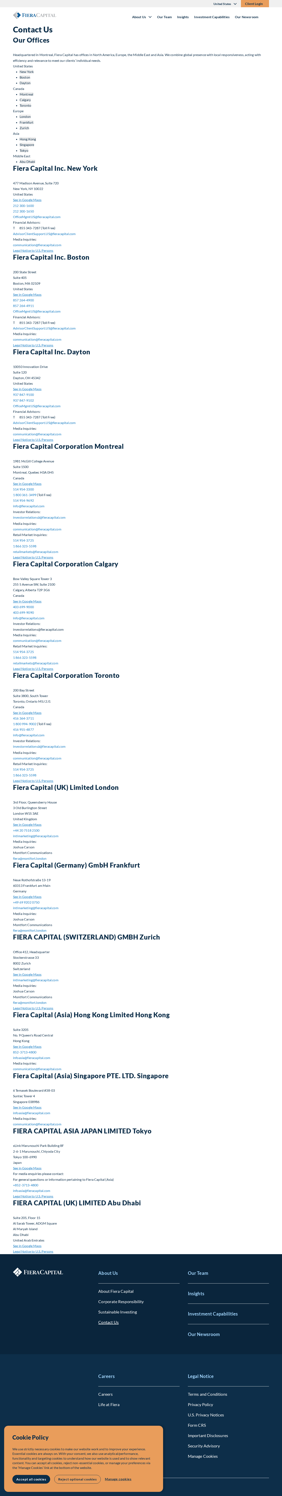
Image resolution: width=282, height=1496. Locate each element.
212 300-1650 (23, 211)
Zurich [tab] (24, 128)
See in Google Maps (27, 200)
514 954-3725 (23, 540)
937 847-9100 (23, 394)
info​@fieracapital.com (28, 506)
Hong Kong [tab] (28, 139)
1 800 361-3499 (24, 495)
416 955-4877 (23, 729)
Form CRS (197, 1425)
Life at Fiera (109, 1404)
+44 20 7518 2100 (26, 830)
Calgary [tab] (25, 100)
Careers (106, 1376)
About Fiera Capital (116, 1291)
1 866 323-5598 (24, 546)
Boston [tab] (25, 77)
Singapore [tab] (27, 145)
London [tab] (25, 116)
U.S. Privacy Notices (206, 1414)
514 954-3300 (23, 489)
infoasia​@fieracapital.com (31, 1058)
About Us (108, 1273)
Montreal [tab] (26, 94)
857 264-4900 (23, 300)
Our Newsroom (246, 17)
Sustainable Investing (117, 1311)
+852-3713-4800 (25, 1185)
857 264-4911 (23, 306)
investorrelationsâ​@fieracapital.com (39, 517)
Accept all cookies (31, 1479)
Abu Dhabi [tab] (27, 162)
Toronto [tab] (25, 105)
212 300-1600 (23, 206)
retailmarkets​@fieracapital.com (35, 552)
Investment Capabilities (212, 17)
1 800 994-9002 (24, 724)
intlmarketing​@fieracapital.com (35, 836)
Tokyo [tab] (24, 150)
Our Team (164, 17)
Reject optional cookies (77, 1479)
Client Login (254, 4)
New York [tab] (27, 72)
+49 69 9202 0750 (26, 902)
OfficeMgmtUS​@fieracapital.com (37, 217)
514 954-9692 (23, 500)
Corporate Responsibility (121, 1301)
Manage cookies (118, 1479)
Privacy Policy (200, 1404)
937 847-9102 (23, 400)
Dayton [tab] (25, 83)
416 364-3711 (23, 718)
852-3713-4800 (24, 1052)
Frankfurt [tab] (26, 122)
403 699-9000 (23, 607)
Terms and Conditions (207, 1394)
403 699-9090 (23, 612)
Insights (183, 17)
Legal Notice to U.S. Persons (33, 250)
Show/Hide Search (265, 15)
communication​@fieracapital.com (37, 245)
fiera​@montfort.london (29, 858)
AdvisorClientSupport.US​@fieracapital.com (44, 234)
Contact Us (108, 1322)
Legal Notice (201, 1376)
